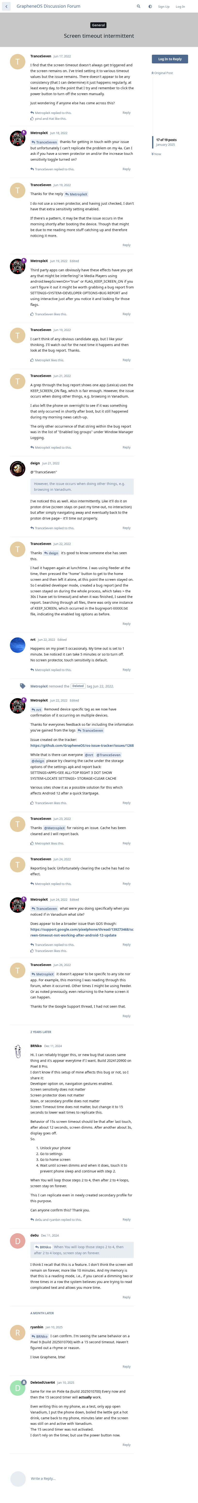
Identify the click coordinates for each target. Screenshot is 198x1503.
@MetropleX (54, 828)
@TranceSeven (108, 755)
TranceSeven (46, 142)
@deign (38, 761)
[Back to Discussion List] (6, 6)
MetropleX (78, 194)
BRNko (45, 1247)
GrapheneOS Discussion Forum (48, 6)
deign (53, 553)
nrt (38, 709)
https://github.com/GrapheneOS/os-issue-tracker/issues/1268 (82, 745)
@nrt (89, 755)
